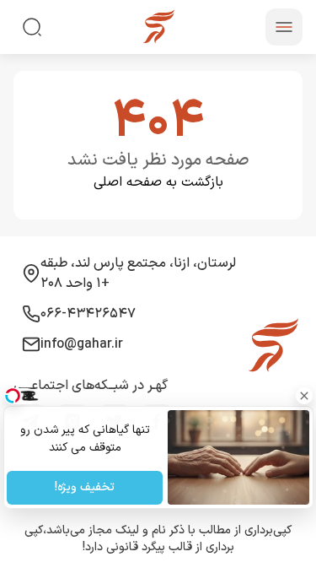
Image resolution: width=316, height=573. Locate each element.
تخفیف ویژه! (85, 488)
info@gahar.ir (81, 344)
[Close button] (303, 395)
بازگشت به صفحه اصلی (158, 182)
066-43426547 (88, 314)
